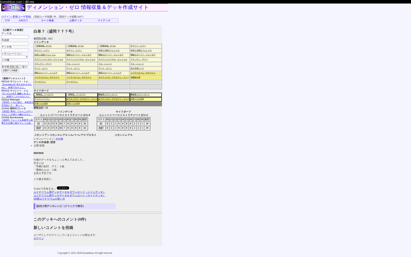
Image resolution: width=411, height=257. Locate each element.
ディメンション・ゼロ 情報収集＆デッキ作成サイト (88, 7)
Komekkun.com (11, 2)
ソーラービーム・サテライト (143, 73)
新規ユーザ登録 (22, 16)
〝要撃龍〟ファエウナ (44, 94)
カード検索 (47, 20)
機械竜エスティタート (108, 94)
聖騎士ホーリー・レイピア (45, 73)
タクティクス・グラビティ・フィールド (115, 77)
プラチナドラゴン (42, 99)
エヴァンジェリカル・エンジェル (48, 59)
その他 (59, 138)
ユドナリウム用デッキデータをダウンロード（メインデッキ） (69, 192)
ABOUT (23, 20)
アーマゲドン (40, 82)
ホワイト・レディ (138, 46)
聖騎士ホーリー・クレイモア (79, 55)
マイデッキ (104, 20)
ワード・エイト (41, 68)
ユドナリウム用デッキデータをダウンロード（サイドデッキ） (69, 195)
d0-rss (29, 2)
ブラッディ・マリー (139, 59)
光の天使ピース (137, 68)
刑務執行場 (135, 77)
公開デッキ (75, 20)
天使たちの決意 (137, 99)
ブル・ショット (73, 64)
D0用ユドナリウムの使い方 (49, 198)
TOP (7, 20)
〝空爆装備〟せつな (43, 46)
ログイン (6, 16)
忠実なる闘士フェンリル (109, 50)
